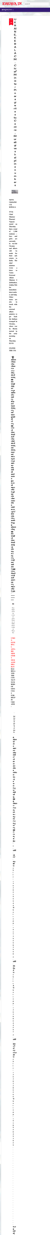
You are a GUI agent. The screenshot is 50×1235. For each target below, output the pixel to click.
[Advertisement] (30, 55)
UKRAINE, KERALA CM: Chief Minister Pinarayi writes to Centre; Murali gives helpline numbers (15, 102)
